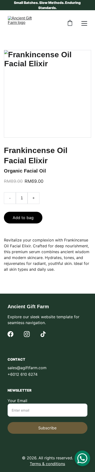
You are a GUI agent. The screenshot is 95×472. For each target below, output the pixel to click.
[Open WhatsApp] (82, 458)
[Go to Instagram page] (27, 334)
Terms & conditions (47, 463)
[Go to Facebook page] (10, 334)
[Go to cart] (70, 23)
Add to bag (23, 217)
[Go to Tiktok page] (43, 334)
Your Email (17, 400)
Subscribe (47, 427)
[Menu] (84, 23)
